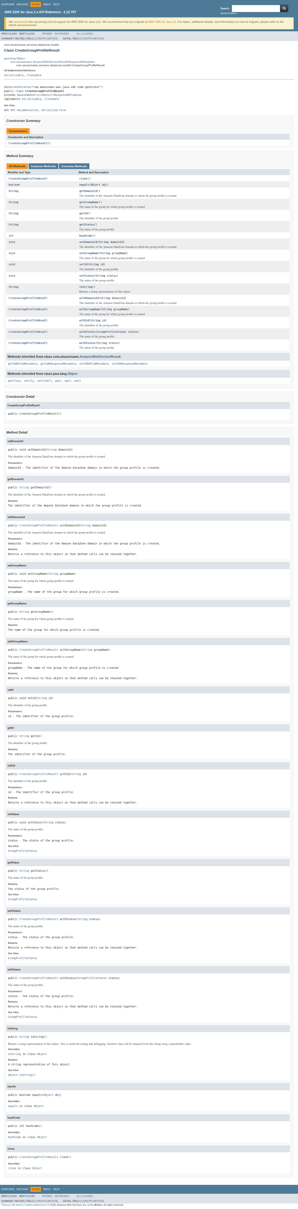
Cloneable (34, 75)
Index (47, 4)
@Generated (12, 87)
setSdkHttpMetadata (93, 363)
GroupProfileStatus (111, 331)
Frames (47, 33)
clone (83, 178)
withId (84, 320)
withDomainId (89, 298)
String (13, 191)
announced (21, 21)
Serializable (14, 75)
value (26, 87)
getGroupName (89, 202)
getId (83, 213)
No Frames (62, 33)
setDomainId (88, 242)
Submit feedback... (229, 13)
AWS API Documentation (21, 110)
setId (83, 264)
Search (224, 8)
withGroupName (89, 309)
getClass (14, 380)
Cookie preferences (35, 1205)
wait (58, 380)
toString (85, 286)
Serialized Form (53, 110)
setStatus (86, 275)
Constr (40, 38)
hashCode (85, 235)
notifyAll (44, 380)
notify (29, 380)
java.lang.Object (14, 58)
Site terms (16, 1205)
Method (52, 38)
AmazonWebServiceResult (35, 95)
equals (84, 184)
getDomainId (88, 191)
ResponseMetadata (80, 61)
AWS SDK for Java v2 (162, 21)
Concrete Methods (74, 166)
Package (22, 4)
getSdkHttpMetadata (22, 363)
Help (56, 4)
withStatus (87, 331)
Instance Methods (43, 166)
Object (95, 184)
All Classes (85, 33)
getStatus (86, 224)
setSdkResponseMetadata (129, 363)
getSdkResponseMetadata (58, 363)
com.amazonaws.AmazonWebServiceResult (38, 61)
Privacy (5, 1205)
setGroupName (89, 253)
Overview (7, 4)
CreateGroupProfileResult (28, 143)
